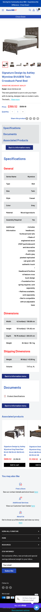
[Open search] (30, 10)
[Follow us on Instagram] (7, 587)
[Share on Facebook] (27, 118)
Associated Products (15, 140)
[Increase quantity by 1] (23, 112)
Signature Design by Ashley (13, 85)
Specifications (11, 128)
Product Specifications (16, 396)
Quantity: (5, 112)
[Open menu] (3, 10)
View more (15, 99)
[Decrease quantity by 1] (12, 112)
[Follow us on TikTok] (10, 587)
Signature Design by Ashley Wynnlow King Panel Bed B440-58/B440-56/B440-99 (14, 450)
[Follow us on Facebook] (3, 587)
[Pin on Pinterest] (30, 118)
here (36, 492)
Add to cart (14, 465)
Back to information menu (19, 147)
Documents (10, 134)
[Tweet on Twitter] (34, 118)
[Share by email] (37, 118)
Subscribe (9, 571)
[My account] (34, 10)
